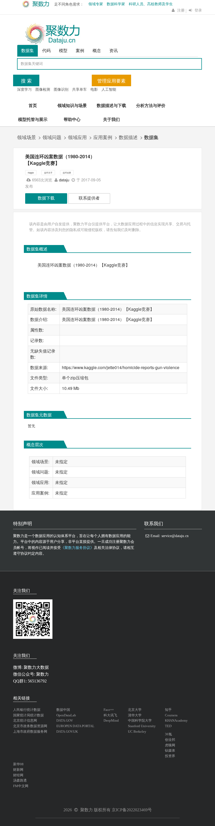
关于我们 (111, 119)
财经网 (18, 775)
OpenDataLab (66, 715)
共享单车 (79, 89)
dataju (64, 179)
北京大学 (135, 710)
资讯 (113, 50)
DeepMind (111, 720)
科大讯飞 (110, 715)
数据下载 (46, 198)
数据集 (27, 50)
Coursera (171, 715)
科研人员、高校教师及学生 (151, 4)
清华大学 (135, 715)
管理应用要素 (111, 80)
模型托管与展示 (32, 119)
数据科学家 (116, 4)
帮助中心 (72, 119)
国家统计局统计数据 (28, 715)
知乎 (168, 710)
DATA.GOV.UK (67, 731)
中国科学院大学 (140, 720)
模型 (63, 50)
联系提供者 (89, 198)
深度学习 (24, 89)
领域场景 (26, 137)
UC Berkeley (137, 731)
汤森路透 (20, 780)
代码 (46, 50)
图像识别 (61, 89)
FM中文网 (20, 786)
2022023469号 (139, 810)
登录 (198, 10)
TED (168, 726)
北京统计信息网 (25, 720)
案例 (80, 50)
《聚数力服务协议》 (77, 548)
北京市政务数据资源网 (30, 726)
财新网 (18, 770)
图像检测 (42, 89)
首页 (33, 105)
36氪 (168, 734)
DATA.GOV (64, 720)
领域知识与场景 (72, 105)
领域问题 (51, 137)
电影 (94, 89)
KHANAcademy (176, 720)
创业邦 (170, 740)
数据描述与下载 (111, 105)
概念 (97, 50)
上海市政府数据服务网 (30, 731)
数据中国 (63, 710)
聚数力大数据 (36, 667)
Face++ (109, 710)
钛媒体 (170, 750)
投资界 (170, 756)
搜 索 (26, 80)
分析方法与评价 (150, 105)
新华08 (18, 764)
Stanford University (142, 726)
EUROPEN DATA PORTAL (75, 726)
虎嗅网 (170, 745)
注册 (181, 10)
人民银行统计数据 (26, 710)
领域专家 (95, 4)
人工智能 (108, 89)
